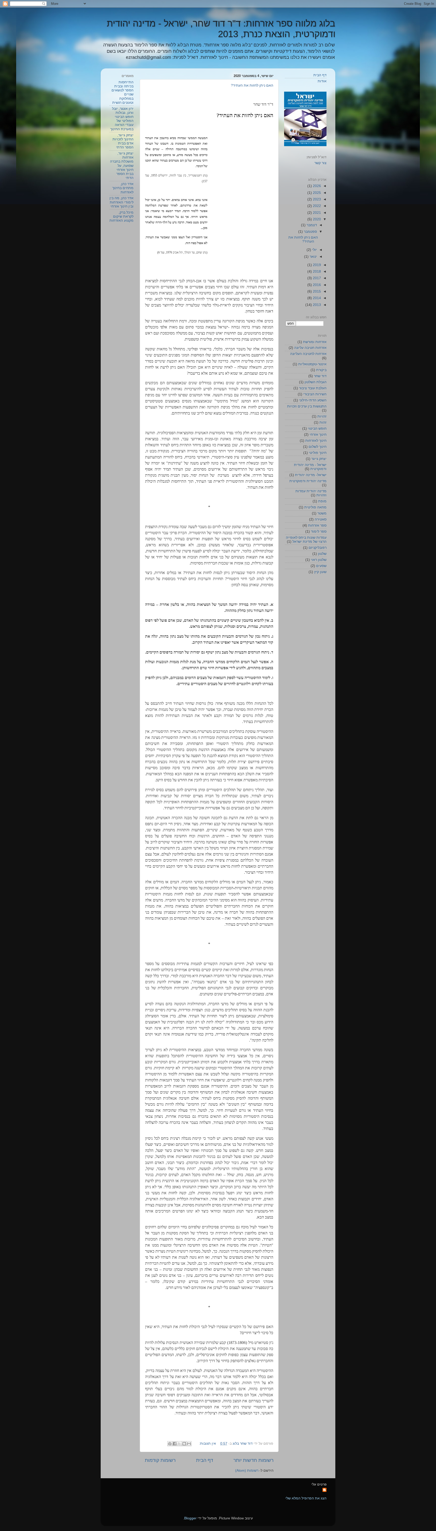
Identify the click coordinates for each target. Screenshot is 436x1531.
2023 (316, 199)
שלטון (322, 554)
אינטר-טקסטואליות (312, 364)
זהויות (321, 416)
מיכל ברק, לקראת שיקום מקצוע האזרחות (121, 216)
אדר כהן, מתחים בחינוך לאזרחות (122, 188)
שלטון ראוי (318, 560)
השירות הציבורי (314, 394)
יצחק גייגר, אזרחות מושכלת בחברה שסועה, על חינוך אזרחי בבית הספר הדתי (121, 165)
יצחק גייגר (318, 459)
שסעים (321, 566)
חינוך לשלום (317, 447)
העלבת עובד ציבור (312, 388)
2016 (316, 285)
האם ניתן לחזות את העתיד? (252, 85)
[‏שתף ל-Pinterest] (169, 1443)
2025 (316, 193)
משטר (321, 513)
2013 (316, 305)
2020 (316, 219)
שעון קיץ (320, 572)
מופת (322, 501)
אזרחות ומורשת (314, 342)
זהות (322, 422)
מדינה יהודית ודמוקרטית (307, 481)
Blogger (190, 1518)
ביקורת (321, 370)
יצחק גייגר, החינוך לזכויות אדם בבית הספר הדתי (123, 141)
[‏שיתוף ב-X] (179, 1443)
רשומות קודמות (160, 1460)
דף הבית (204, 1460)
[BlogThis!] (184, 1443)
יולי (314, 250)
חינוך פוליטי (317, 453)
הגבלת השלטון (315, 382)
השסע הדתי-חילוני (312, 400)
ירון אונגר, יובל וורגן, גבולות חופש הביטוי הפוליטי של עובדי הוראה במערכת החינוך (121, 119)
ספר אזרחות (317, 525)
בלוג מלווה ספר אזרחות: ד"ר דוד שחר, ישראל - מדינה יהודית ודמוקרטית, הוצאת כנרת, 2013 (221, 28)
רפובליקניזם (317, 548)
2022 (316, 206)
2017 (316, 278)
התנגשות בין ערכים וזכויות (306, 406)
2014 (316, 298)
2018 (316, 271)
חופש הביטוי (317, 428)
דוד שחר (320, 376)
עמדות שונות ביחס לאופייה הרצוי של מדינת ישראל (306, 539)
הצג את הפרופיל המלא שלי (305, 1498)
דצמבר (311, 225)
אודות (322, 81)
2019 (316, 265)
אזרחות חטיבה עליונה (310, 348)
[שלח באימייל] (189, 1443)
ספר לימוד (318, 531)
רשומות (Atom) (246, 1470)
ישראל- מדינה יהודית (310, 475)
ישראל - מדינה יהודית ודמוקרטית (310, 467)
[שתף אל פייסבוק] (174, 1443)
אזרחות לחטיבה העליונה (308, 354)
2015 (316, 291)
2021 (316, 213)
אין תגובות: (207, 1443)
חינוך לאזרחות (315, 441)
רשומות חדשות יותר (253, 1460)
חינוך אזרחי (318, 434)
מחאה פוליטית (315, 507)
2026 (316, 186)
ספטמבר (310, 231)
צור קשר (320, 163)
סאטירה (320, 519)
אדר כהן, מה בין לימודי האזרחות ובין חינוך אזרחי (121, 202)
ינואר (313, 256)
